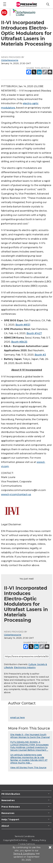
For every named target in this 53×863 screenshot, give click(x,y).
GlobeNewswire (9, 60)
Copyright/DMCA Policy (15, 840)
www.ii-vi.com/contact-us (16, 494)
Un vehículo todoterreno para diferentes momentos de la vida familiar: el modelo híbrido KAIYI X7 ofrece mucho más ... (28, 758)
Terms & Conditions (24, 836)
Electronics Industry (25, 667)
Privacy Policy (39, 840)
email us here (17, 717)
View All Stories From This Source (28, 767)
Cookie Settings (26, 844)
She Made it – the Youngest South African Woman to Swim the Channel (30, 736)
